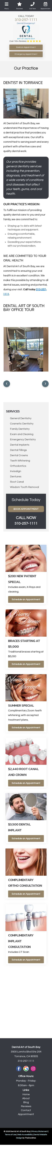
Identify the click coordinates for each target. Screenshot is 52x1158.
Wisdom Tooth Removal (24, 487)
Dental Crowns (19, 455)
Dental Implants (19, 444)
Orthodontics (18, 466)
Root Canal (17, 481)
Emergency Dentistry (23, 439)
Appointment (26, 1114)
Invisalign (15, 471)
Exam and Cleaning (21, 434)
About (26, 1098)
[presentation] (6, 383)
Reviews (26, 1106)
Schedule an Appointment (26, 599)
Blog (26, 1102)
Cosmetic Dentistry (21, 423)
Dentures (15, 476)
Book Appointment (26, 509)
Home (26, 1094)
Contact (26, 1110)
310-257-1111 (26, 20)
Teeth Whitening (20, 460)
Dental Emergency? (26, 23)
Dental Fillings (18, 450)
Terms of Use (10, 1135)
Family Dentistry (20, 429)
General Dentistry (20, 418)
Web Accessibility (25, 1135)
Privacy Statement (39, 1131)
